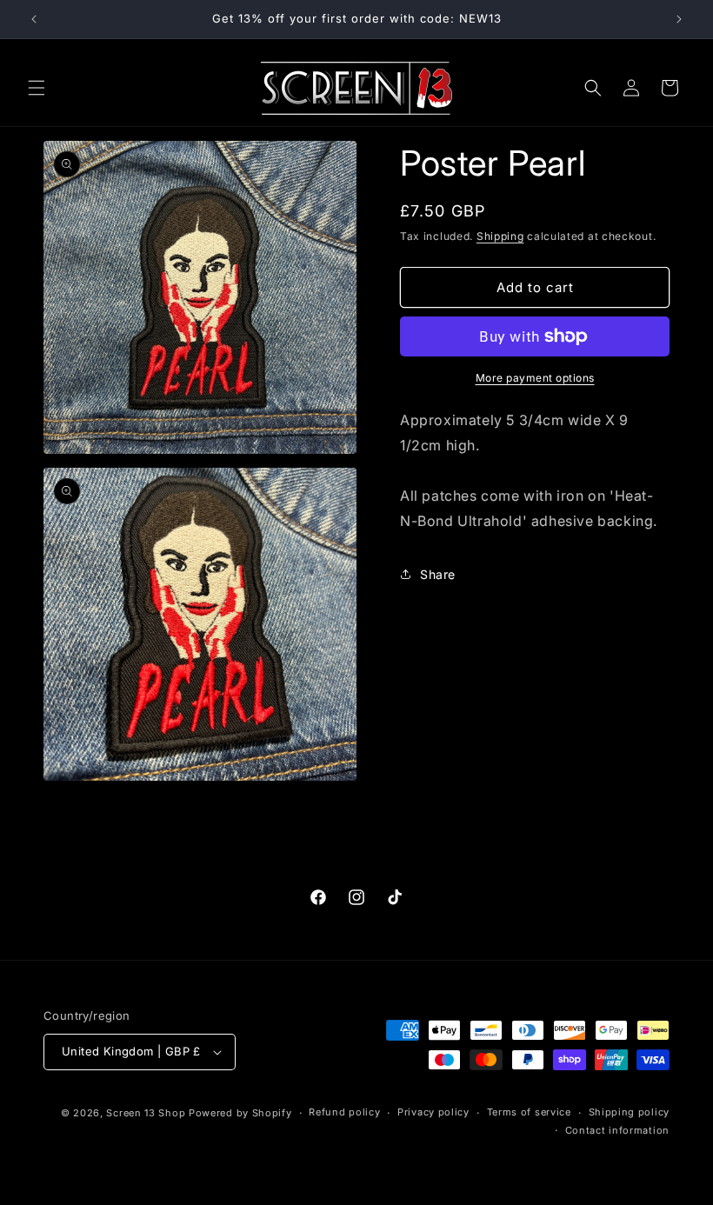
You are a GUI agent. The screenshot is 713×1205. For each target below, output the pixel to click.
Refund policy (344, 1112)
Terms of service (529, 1112)
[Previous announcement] (34, 19)
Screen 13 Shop (145, 1113)
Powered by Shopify (240, 1113)
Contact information (617, 1130)
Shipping (500, 236)
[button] (36, 88)
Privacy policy (433, 1112)
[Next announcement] (679, 19)
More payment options (535, 377)
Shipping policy (629, 1112)
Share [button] (438, 574)
